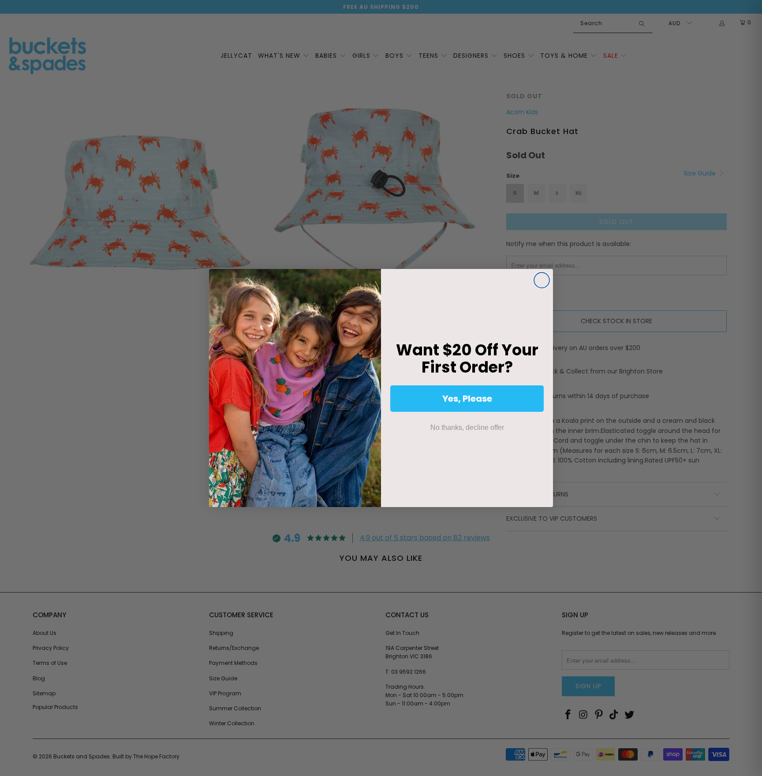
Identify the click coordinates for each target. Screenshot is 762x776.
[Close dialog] (541, 280)
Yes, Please (467, 398)
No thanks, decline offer (467, 427)
